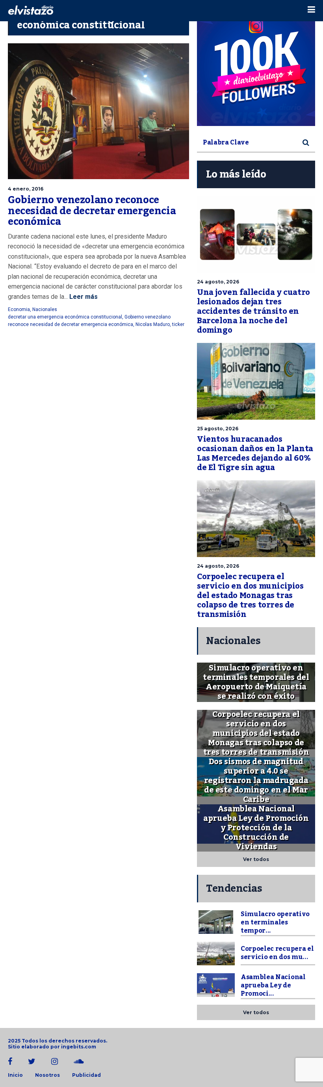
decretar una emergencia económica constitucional (65, 317)
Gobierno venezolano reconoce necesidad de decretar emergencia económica (92, 210)
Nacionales (44, 309)
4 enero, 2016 (25, 189)
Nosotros (47, 1075)
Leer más (83, 296)
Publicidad (86, 1075)
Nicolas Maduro (153, 324)
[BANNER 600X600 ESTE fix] (256, 67)
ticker (178, 324)
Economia (19, 309)
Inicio (15, 1075)
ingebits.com (78, 1047)
